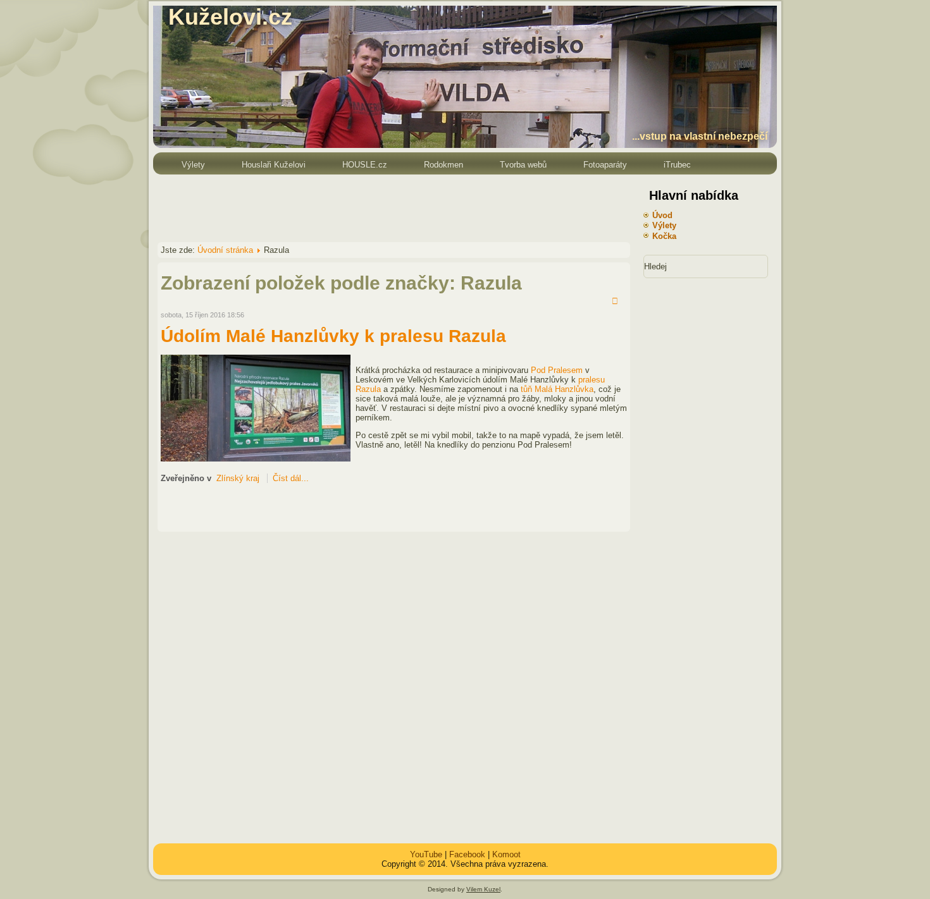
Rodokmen (443, 164)
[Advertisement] (383, 207)
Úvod (662, 215)
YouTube (426, 854)
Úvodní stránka (225, 250)
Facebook (467, 854)
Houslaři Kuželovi (274, 164)
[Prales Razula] (255, 458)
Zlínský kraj (237, 478)
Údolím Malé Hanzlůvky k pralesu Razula (333, 336)
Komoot (506, 854)
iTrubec (677, 164)
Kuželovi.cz (230, 17)
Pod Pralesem (557, 370)
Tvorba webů (523, 164)
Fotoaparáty (605, 164)
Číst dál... (291, 478)
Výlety (193, 164)
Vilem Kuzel (483, 889)
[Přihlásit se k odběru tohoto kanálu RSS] (617, 302)
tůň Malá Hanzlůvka (557, 389)
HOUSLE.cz (364, 164)
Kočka (664, 236)
